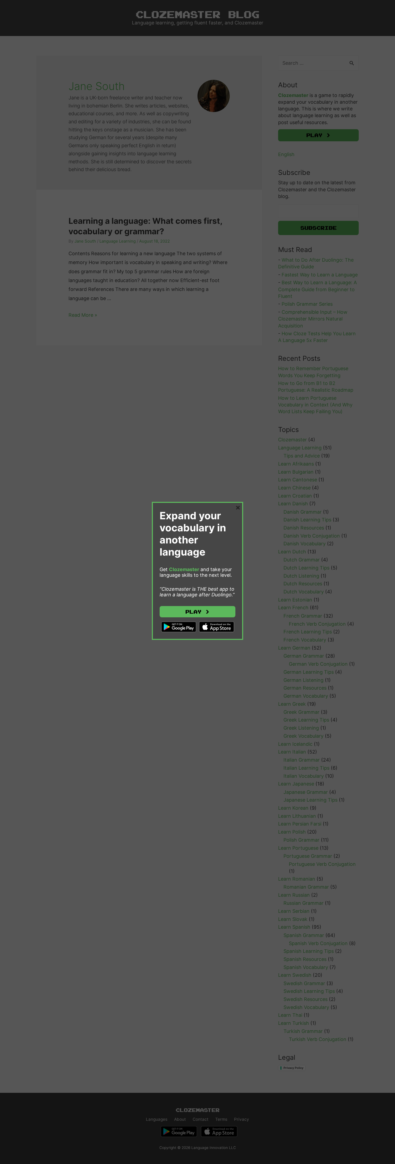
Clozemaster (184, 569)
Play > (197, 612)
